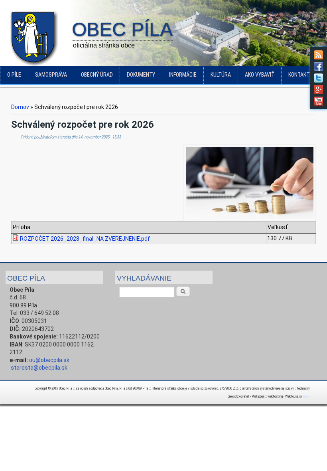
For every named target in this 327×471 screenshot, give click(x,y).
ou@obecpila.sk (49, 360)
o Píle (14, 74)
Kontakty (300, 74)
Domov (20, 107)
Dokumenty (141, 74)
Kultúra (221, 74)
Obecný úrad (97, 74)
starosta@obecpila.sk (39, 367)
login (306, 396)
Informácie (183, 74)
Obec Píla (122, 30)
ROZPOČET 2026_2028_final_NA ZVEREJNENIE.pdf (85, 239)
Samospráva (51, 74)
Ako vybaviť (259, 74)
